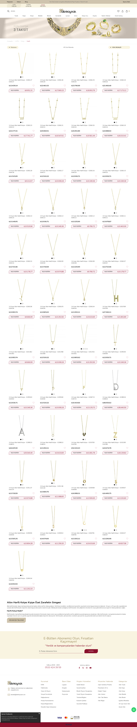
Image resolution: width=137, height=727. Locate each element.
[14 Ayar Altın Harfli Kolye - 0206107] (115, 246)
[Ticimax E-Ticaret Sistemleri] (68, 725)
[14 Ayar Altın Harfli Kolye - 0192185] (115, 428)
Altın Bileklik (122, 694)
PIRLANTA (43, 6)
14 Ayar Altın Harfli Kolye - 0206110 (20, 261)
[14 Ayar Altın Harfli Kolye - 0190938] (84, 473)
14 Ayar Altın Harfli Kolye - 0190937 (114, 488)
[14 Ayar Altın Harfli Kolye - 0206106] (21, 292)
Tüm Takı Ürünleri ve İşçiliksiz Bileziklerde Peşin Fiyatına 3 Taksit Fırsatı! (68, 2)
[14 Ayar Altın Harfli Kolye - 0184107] (115, 518)
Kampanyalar (66, 691)
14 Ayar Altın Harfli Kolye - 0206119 (114, 125)
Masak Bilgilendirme (47, 704)
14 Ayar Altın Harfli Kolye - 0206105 (51, 307)
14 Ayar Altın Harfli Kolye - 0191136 (51, 486)
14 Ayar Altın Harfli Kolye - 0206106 (20, 307)
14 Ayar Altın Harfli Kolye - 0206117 (51, 171)
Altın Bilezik (122, 697)
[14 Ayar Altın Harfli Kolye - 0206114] (21, 201)
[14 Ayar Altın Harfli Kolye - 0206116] (84, 156)
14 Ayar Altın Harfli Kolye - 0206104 (83, 307)
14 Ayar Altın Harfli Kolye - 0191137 (20, 488)
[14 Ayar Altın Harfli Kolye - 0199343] (21, 382)
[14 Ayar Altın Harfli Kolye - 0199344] (115, 337)
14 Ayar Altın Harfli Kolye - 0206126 (51, 80)
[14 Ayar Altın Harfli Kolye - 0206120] (84, 110)
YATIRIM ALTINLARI (28, 5)
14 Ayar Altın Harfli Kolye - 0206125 (83, 80)
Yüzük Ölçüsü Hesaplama (84, 694)
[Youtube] (90, 667)
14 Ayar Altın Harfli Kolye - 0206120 (83, 125)
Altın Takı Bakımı (103, 697)
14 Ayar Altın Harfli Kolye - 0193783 (83, 442)
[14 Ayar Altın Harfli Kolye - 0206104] (84, 292)
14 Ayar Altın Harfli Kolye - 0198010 (51, 442)
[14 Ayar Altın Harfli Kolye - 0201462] (21, 337)
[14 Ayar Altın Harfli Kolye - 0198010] (53, 428)
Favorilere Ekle (33, 86)
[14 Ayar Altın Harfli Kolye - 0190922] (53, 518)
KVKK (42, 685)
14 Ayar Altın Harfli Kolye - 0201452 (83, 352)
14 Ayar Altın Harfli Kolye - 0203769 (114, 307)
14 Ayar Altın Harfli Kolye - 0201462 (20, 352)
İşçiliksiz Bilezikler (124, 700)
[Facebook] (79, 667)
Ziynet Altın (122, 707)
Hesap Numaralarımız (47, 700)
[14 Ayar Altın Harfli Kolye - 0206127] (21, 65)
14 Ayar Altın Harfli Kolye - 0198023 (20, 442)
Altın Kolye (122, 691)
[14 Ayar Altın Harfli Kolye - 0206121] (53, 110)
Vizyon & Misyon (46, 691)
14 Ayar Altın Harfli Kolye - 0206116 (83, 171)
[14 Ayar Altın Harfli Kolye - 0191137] (21, 473)
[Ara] (8, 11)
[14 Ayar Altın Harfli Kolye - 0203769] (115, 292)
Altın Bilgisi (101, 700)
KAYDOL (91, 651)
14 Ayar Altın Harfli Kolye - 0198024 (114, 397)
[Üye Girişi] (122, 11)
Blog (26, 2)
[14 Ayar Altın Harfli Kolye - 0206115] (115, 156)
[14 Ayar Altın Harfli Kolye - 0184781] (84, 518)
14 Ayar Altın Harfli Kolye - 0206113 (51, 216)
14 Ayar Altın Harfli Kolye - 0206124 (114, 80)
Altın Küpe (122, 688)
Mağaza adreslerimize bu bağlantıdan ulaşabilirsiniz (22, 689)
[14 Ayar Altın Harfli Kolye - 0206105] (53, 292)
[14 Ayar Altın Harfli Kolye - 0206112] (84, 201)
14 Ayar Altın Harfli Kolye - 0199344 (114, 352)
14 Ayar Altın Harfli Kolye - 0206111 (114, 216)
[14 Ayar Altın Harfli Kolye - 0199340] (53, 382)
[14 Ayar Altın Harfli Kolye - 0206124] (115, 65)
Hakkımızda (44, 688)
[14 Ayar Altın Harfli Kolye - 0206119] (115, 110)
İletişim (19, 2)
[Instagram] (86, 667)
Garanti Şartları (81, 688)
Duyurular (65, 694)
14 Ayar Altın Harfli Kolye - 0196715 (83, 397)
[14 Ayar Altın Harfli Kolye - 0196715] (84, 382)
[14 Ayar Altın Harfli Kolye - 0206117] (53, 156)
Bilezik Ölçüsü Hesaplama (84, 691)
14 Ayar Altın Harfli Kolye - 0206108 (83, 261)
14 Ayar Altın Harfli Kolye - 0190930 (20, 533)
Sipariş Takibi (126, 2)
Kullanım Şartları (81, 700)
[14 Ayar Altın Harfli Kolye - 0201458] (53, 337)
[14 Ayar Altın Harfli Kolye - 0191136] (53, 472)
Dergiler (64, 688)
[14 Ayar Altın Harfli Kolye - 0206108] (84, 246)
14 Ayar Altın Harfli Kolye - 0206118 (20, 171)
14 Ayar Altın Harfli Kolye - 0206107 (114, 261)
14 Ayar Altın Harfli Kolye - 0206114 (20, 216)
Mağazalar (10, 2)
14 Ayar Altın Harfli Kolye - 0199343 (20, 397)
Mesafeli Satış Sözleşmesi (48, 707)
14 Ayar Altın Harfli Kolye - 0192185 (114, 442)
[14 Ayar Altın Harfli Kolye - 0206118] (21, 156)
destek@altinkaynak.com (18, 695)
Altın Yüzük (122, 685)
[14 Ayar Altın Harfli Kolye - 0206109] (53, 246)
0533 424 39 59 (53, 667)
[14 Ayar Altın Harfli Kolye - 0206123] (21, 110)
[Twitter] (83, 667)
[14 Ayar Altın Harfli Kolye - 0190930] (21, 518)
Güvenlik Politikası (82, 704)
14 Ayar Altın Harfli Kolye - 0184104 (20, 578)
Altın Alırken (101, 694)
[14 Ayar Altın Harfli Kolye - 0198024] (115, 382)
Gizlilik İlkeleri (81, 685)
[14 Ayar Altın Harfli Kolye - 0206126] (53, 65)
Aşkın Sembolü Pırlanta (105, 685)
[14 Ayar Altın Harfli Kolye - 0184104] (21, 564)
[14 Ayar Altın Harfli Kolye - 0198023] (21, 428)
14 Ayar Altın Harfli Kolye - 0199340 (51, 397)
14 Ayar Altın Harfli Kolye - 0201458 (51, 352)
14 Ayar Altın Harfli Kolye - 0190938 (83, 488)
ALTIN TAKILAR (14, 5)
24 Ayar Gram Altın (124, 704)
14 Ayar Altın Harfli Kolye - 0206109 (51, 261)
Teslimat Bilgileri (81, 697)
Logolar (64, 685)
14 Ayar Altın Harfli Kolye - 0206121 (51, 125)
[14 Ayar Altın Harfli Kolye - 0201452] (84, 337)
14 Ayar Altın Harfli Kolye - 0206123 (20, 125)
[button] (20, 77)
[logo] (15, 683)
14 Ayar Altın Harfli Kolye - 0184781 (83, 533)
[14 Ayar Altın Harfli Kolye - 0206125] (84, 65)
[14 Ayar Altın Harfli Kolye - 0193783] (84, 428)
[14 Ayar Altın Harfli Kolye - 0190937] (115, 473)
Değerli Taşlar (102, 691)
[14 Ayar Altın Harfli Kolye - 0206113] (53, 201)
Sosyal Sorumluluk (46, 694)
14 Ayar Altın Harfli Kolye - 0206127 (20, 80)
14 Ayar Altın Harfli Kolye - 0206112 (83, 216)
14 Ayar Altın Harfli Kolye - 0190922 (51, 533)
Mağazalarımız (45, 697)
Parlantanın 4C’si (103, 688)
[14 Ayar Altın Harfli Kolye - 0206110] (21, 246)
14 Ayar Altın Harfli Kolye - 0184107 (114, 533)
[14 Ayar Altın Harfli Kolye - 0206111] (115, 201)
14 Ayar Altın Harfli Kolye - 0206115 (114, 171)
